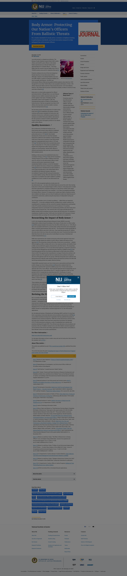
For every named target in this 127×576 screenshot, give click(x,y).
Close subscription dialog (78, 278)
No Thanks (59, 299)
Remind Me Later (67, 299)
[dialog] (63, 289)
